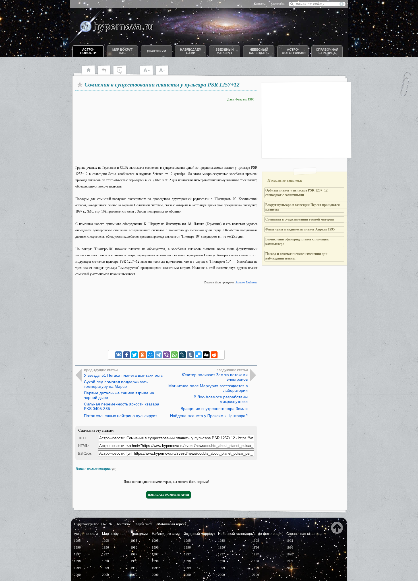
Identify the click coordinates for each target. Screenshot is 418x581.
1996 (77, 547)
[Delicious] (198, 354)
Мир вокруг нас (122, 51)
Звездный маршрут (225, 51)
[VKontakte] (118, 354)
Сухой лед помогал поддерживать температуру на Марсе (116, 384)
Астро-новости (88, 51)
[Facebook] (126, 354)
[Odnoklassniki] (142, 354)
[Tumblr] (190, 354)
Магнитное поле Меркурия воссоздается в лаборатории (208, 388)
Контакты (260, 3)
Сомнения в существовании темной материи (299, 219)
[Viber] (166, 354)
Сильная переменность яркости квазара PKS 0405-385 (121, 406)
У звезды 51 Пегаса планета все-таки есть (123, 375)
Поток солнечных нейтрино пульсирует (120, 415)
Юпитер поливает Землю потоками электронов (215, 377)
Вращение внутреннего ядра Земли (214, 408)
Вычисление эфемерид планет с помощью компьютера (297, 241)
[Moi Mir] (150, 354)
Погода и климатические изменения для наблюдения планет (296, 256)
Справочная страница (327, 51)
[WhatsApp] (174, 354)
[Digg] (206, 354)
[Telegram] (158, 354)
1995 (77, 540)
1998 (77, 561)
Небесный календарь (259, 51)
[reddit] (214, 354)
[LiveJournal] (182, 354)
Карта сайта (277, 3)
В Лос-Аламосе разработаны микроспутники (221, 399)
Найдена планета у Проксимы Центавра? (209, 415)
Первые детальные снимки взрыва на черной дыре (119, 395)
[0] (122, 74)
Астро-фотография (293, 51)
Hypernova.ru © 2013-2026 (93, 524)
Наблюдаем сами (190, 51)
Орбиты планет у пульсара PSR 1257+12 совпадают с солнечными (296, 192)
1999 (77, 568)
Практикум (156, 51)
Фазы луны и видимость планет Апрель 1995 (300, 229)
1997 (77, 554)
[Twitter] (134, 354)
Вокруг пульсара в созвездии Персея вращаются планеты (302, 207)
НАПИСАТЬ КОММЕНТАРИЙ (168, 494)
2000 (77, 574)
